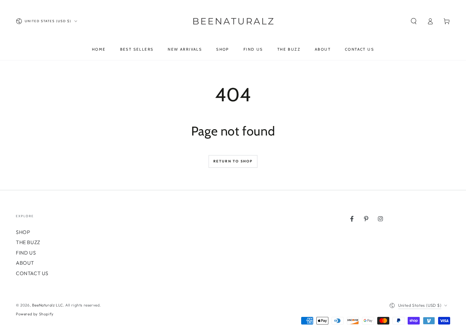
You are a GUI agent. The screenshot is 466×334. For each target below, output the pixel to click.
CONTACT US (32, 273)
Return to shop (233, 161)
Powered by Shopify (35, 314)
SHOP (23, 232)
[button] (413, 21)
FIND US (26, 252)
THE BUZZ (28, 242)
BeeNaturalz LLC (47, 305)
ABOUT (25, 263)
